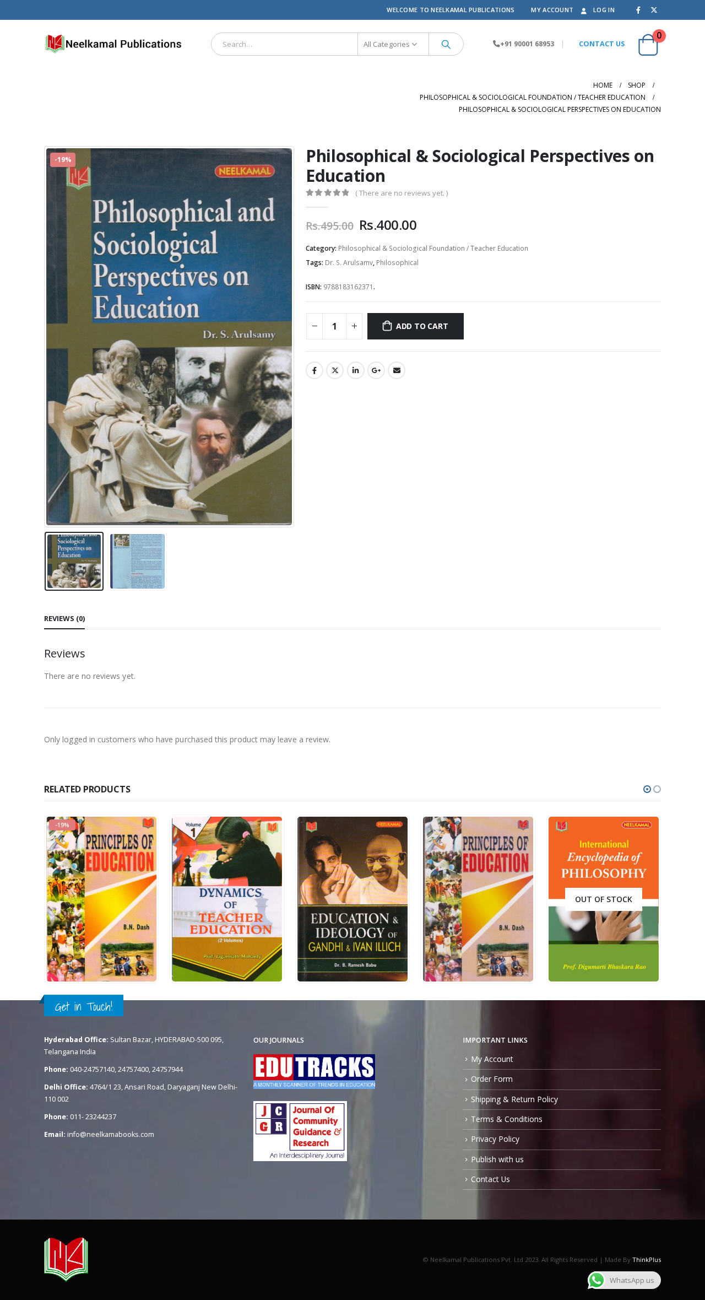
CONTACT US (602, 43)
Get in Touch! (83, 1006)
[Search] (446, 44)
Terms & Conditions (507, 1119)
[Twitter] (654, 10)
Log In (604, 10)
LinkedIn (356, 370)
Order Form (492, 1079)
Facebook (314, 370)
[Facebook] (638, 10)
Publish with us (497, 1159)
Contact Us (490, 1179)
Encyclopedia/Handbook (219, 911)
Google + (376, 370)
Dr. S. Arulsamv (349, 262)
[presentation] (47, 336)
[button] (647, 789)
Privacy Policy (495, 1139)
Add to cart (422, 326)
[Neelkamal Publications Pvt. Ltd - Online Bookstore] (113, 44)
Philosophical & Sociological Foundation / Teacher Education (433, 248)
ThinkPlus (646, 1259)
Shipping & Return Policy (514, 1099)
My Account (552, 10)
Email (396, 370)
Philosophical (397, 262)
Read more (632, 973)
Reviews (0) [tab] (64, 618)
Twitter (335, 370)
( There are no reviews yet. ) (401, 193)
